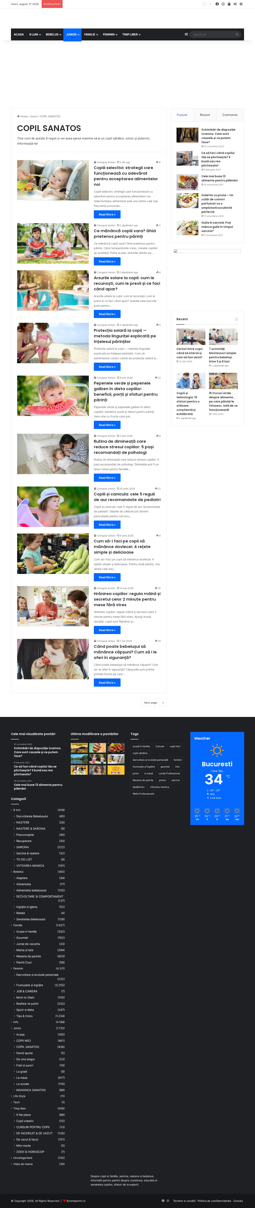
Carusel (160, 746)
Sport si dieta (25, 1009)
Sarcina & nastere (27, 853)
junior (136, 773)
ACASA (19, 34)
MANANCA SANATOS (31, 1090)
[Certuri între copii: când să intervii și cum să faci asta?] (191, 337)
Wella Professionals (143, 793)
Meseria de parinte (28, 956)
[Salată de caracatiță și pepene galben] (116, 748)
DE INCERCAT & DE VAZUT (34, 1133)
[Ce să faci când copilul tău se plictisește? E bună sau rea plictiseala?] (187, 158)
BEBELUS (52, 34)
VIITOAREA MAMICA (30, 865)
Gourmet (22, 937)
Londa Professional (169, 773)
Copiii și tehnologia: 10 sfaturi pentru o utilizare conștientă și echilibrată (188, 403)
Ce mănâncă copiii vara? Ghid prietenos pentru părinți (125, 233)
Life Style (19, 1096)
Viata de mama (23, 1164)
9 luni (16, 810)
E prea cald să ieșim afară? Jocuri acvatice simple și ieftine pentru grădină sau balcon (117, 4)
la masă (148, 773)
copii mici (175, 746)
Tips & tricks (24, 1016)
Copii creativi (24, 1121)
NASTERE (22, 822)
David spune (24, 1053)
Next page (150, 702)
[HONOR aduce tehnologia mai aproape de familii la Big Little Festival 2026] (79, 770)
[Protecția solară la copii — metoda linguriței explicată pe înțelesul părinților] (53, 343)
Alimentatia (23, 884)
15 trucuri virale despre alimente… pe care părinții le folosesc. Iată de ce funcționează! (223, 401)
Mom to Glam (25, 997)
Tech (16, 1102)
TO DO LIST (24, 859)
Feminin (18, 968)
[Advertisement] (127, 74)
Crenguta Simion (106, 162)
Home (24, 116)
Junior (34, 116)
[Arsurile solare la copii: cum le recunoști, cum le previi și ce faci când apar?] (53, 290)
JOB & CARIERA (26, 991)
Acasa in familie (26, 931)
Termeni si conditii (184, 1200)
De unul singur (25, 1059)
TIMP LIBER (130, 34)
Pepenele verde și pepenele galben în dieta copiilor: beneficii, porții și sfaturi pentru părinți (126, 391)
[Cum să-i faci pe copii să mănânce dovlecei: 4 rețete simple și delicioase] (53, 554)
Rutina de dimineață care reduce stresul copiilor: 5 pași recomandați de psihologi (124, 447)
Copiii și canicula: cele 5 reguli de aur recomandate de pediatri (127, 496)
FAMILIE (89, 34)
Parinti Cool (23, 962)
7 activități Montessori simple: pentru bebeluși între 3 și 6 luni (223, 355)
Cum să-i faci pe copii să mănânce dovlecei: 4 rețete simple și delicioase (122, 546)
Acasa (20, 1034)
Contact (238, 1200)
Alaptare (21, 878)
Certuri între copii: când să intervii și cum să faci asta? (190, 353)
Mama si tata (24, 950)
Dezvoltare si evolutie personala (37, 974)
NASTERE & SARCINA (30, 828)
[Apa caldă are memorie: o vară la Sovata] (79, 759)
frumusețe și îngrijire (144, 766)
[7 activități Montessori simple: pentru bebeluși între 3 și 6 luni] (223, 337)
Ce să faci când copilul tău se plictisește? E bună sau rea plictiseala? (217, 159)
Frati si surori (24, 1065)
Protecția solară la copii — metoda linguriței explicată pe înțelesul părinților (125, 336)
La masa (21, 1077)
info (177, 766)
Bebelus (18, 871)
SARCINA (22, 847)
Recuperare (23, 841)
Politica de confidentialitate (214, 1200)
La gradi (21, 1071)
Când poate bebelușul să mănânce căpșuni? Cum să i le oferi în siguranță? (125, 652)
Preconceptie (25, 834)
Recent (205, 115)
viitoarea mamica (159, 786)
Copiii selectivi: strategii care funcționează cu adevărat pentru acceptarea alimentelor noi (126, 176)
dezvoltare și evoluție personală (150, 759)
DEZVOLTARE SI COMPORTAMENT (39, 896)
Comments (230, 115)
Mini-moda (23, 1145)
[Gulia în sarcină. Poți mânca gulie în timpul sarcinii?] (187, 228)
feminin (178, 759)
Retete (20, 913)
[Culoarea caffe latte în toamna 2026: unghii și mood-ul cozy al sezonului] (97, 748)
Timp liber (19, 1108)
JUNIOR (71, 34)
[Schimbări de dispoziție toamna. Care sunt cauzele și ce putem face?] (187, 135)
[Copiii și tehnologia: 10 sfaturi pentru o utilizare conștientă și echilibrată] (191, 381)
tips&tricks (138, 786)
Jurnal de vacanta (28, 944)
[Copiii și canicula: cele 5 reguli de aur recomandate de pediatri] (53, 507)
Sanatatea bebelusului (30, 919)
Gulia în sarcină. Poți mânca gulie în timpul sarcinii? (217, 227)
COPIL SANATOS (27, 1046)
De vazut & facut (27, 1139)
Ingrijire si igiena (26, 906)
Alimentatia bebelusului (31, 890)
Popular (182, 115)
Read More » (107, 214)
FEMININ (109, 34)
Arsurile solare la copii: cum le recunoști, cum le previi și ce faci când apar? (127, 283)
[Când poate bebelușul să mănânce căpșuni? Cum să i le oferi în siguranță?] (53, 659)
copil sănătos (140, 753)
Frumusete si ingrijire (29, 985)
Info (15, 1022)
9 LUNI (33, 34)
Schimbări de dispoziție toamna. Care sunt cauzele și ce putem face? (218, 136)
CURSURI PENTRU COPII (33, 1127)
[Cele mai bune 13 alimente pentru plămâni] (187, 182)
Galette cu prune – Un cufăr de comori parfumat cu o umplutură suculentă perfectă (217, 203)
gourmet (165, 766)
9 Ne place (23, 1114)
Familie (17, 925)
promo (162, 780)
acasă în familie (141, 746)
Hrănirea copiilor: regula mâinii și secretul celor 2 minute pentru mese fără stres (127, 599)
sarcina (176, 780)
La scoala (22, 1084)
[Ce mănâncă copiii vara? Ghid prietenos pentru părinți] (53, 243)
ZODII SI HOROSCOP (30, 1151)
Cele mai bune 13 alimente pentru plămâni (219, 178)
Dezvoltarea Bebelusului (32, 816)
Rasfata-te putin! (27, 1003)
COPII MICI (23, 1040)
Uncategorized (22, 1157)
